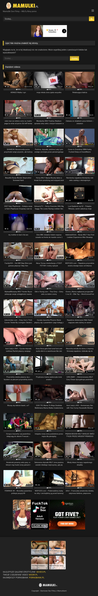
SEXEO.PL (41, 572)
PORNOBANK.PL (36, 578)
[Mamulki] (49, 6)
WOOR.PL (33, 575)
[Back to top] (90, 589)
